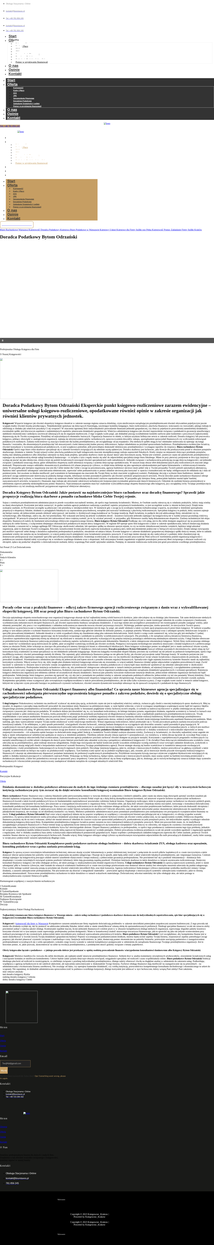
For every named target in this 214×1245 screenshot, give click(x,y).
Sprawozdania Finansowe (23, 98)
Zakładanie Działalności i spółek (26, 104)
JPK (15, 96)
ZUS (15, 93)
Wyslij (4, 1070)
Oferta (14, 40)
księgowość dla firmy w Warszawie (32, 923)
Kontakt (15, 74)
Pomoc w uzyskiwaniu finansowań (32, 62)
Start (12, 36)
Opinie (14, 70)
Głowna (3, 1127)
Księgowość (18, 88)
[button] (107, 331)
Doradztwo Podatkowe (22, 101)
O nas (13, 66)
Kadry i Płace (18, 91)
